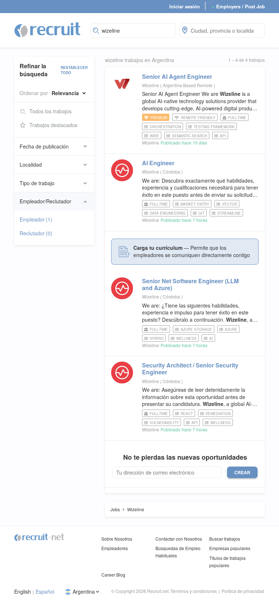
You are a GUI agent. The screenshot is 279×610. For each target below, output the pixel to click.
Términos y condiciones (193, 591)
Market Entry (195, 204)
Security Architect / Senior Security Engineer (190, 368)
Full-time (237, 117)
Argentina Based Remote (188, 85)
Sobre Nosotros (116, 539)
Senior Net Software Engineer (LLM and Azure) (190, 284)
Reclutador (36, 233)
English (22, 591)
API (223, 135)
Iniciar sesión (184, 6)
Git (201, 213)
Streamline (229, 213)
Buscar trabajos (224, 539)
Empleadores (114, 548)
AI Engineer (158, 163)
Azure (231, 329)
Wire (154, 135)
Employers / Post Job (238, 6)
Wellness (186, 338)
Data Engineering (168, 213)
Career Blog (113, 575)
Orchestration (165, 126)
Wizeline (150, 85)
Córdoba (172, 171)
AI (211, 338)
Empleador (36, 219)
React (187, 413)
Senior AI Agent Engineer (177, 76)
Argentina (84, 591)
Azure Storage (196, 329)
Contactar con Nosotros (178, 539)
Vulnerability (164, 422)
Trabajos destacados (53, 125)
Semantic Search (189, 135)
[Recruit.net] (47, 29)
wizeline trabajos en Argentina (139, 60)
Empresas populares (229, 548)
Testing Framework (214, 126)
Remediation (218, 413)
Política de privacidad (243, 591)
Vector (229, 204)
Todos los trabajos (50, 111)
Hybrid (156, 338)
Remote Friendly (198, 117)
